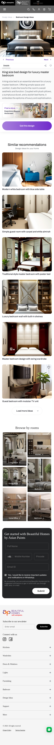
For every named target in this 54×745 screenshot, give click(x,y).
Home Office (13, 518)
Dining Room (13, 483)
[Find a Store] (44, 9)
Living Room (13, 463)
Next (46, 60)
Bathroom (38, 518)
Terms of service (20, 730)
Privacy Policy (7, 730)
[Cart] (49, 9)
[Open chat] (49, 729)
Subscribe (44, 627)
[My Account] (39, 9)
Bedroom (38, 489)
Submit (41, 591)
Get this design (27, 126)
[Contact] (33, 9)
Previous (10, 60)
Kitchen (38, 454)
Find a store (9, 108)
